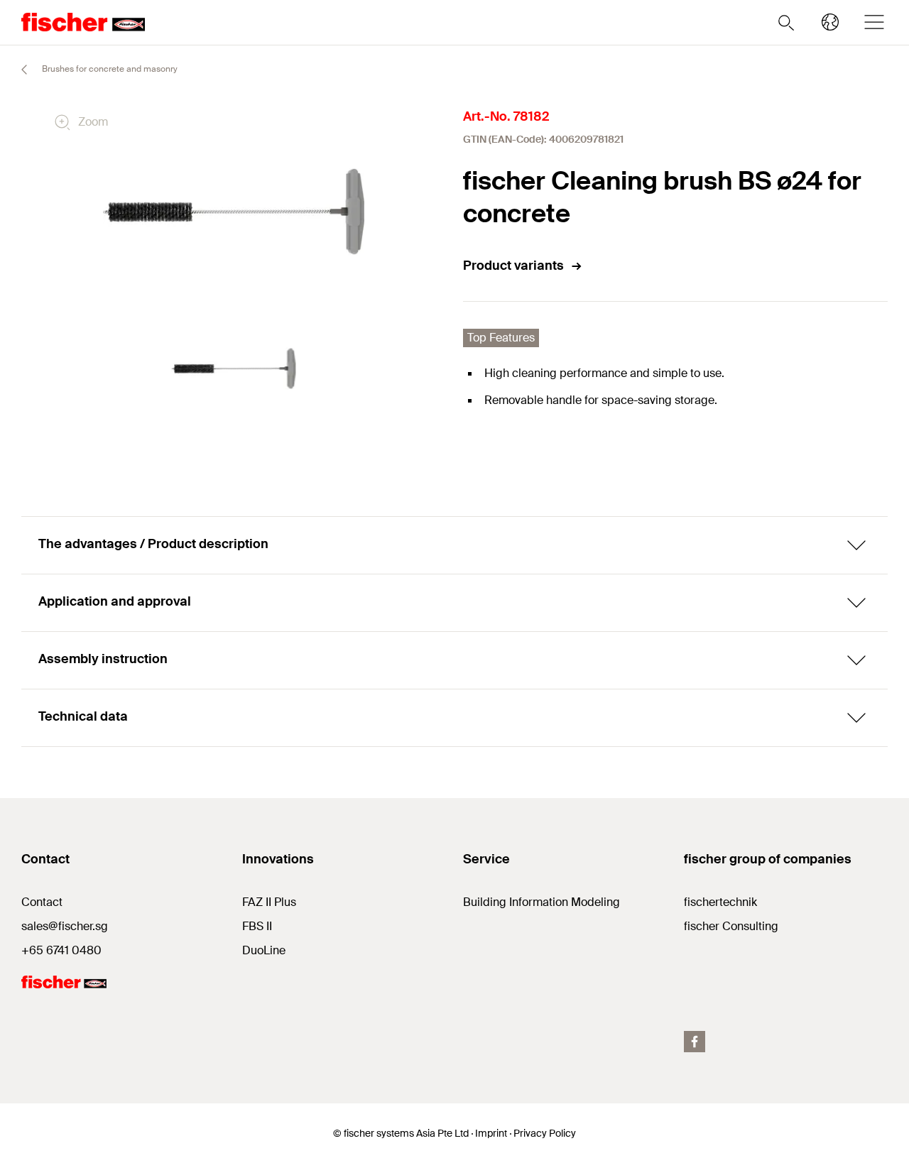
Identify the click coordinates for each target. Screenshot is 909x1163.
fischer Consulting (731, 926)
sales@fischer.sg (64, 926)
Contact (41, 902)
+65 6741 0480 (61, 950)
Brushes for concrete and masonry (109, 69)
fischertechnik (720, 902)
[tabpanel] (233, 369)
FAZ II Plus (269, 902)
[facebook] (694, 1041)
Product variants (513, 265)
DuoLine (263, 950)
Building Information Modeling (541, 902)
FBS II (257, 926)
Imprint (491, 1133)
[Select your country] (830, 22)
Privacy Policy (544, 1133)
